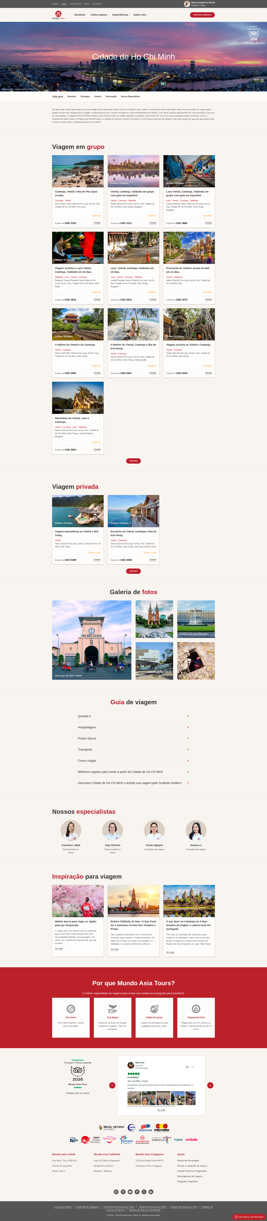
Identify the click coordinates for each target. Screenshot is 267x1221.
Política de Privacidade (188, 1160)
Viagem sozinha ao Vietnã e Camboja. (188, 344)
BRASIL (64, 4)
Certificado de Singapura (87, 1207)
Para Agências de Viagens (189, 1176)
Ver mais (133, 461)
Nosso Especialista (130, 96)
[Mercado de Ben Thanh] (91, 640)
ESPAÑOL (55, 4)
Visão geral (57, 96)
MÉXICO (87, 4)
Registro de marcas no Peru (184, 1207)
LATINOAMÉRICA (75, 4)
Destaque (85, 96)
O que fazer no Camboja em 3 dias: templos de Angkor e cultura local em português (188, 925)
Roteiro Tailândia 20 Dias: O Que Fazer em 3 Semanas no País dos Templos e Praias (133, 925)
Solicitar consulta (202, 15)
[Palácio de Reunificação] (196, 619)
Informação (111, 96)
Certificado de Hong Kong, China (119, 1207)
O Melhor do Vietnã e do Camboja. (75, 344)
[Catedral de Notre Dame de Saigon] (154, 619)
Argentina (97, 4)
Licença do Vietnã (63, 1207)
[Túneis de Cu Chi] (196, 661)
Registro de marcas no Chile (152, 1207)
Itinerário (71, 96)
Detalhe (97, 223)
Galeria (97, 96)
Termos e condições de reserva (192, 1166)
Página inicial (7, 89)
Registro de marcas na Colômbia (144, 1210)
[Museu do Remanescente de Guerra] (154, 661)
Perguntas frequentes (187, 1181)
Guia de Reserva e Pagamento (192, 1171)
